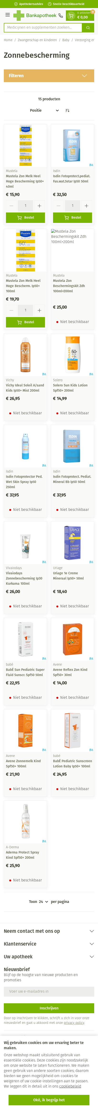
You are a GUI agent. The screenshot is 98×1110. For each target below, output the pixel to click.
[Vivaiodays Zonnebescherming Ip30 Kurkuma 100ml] (25, 543)
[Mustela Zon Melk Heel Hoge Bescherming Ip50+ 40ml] (25, 145)
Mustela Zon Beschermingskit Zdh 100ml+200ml (69, 286)
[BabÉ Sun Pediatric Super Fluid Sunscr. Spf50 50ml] (25, 639)
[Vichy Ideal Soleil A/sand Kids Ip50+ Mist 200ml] (25, 355)
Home (8, 40)
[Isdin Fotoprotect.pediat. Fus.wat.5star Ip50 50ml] (72, 145)
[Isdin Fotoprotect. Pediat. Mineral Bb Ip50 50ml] (72, 446)
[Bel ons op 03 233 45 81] (60, 15)
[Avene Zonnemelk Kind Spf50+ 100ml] (25, 730)
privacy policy (74, 1023)
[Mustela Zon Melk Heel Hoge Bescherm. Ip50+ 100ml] (25, 250)
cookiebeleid (70, 1086)
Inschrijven (49, 1008)
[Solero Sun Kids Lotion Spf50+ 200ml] (72, 355)
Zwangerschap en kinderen (37, 40)
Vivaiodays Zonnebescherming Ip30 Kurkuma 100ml (24, 578)
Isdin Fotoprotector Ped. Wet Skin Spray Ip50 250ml (24, 482)
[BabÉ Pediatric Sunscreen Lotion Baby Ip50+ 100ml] (72, 730)
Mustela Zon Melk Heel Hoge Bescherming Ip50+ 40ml (25, 181)
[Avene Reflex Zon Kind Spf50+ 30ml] (72, 639)
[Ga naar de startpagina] (34, 15)
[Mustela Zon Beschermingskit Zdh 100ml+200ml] (72, 250)
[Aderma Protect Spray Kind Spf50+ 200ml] (25, 822)
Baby (65, 40)
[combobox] (43, 27)
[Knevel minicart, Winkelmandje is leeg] (71, 15)
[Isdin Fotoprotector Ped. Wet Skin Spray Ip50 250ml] (25, 446)
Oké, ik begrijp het (49, 1100)
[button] (49, 75)
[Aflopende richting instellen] (67, 110)
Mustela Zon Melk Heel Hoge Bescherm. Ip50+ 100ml (23, 286)
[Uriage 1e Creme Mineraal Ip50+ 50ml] (72, 543)
